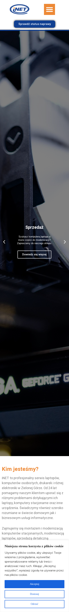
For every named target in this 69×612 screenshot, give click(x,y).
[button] (49, 9)
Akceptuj (34, 584)
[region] (34, 576)
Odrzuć (34, 604)
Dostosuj (34, 594)
